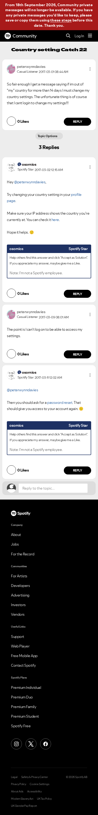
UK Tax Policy (44, 799)
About (16, 534)
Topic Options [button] (48, 136)
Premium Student (25, 716)
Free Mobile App (24, 655)
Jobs (15, 544)
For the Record (22, 554)
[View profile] (11, 68)
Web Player (20, 646)
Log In (79, 35)
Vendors (18, 614)
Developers (20, 585)
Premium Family (23, 706)
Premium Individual (26, 687)
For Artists (19, 575)
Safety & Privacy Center (34, 777)
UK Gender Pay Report (24, 806)
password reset (59, 402)
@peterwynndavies (29, 181)
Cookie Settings (39, 784)
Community (25, 36)
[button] (90, 69)
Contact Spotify (23, 665)
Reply (77, 121)
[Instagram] (16, 743)
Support (17, 636)
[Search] (68, 36)
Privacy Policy (18, 784)
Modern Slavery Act (22, 799)
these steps (61, 20)
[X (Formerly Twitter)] (31, 743)
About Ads (17, 791)
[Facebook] (45, 743)
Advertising (20, 595)
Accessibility (34, 791)
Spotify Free (21, 725)
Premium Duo (22, 697)
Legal (14, 777)
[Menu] (90, 36)
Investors (18, 604)
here (55, 219)
